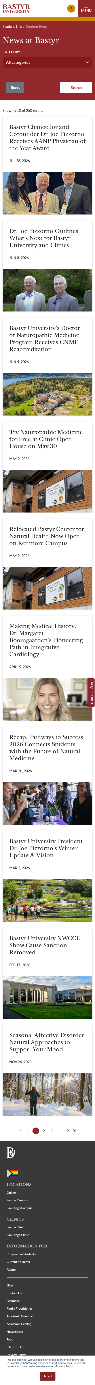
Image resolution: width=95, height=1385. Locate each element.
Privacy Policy (16, 1355)
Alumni (12, 1269)
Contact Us (14, 1293)
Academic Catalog (19, 1324)
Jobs (10, 1339)
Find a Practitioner (19, 1308)
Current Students (18, 1262)
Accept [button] (48, 1376)
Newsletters (15, 1331)
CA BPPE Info (16, 1347)
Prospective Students (21, 1254)
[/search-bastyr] (71, 9)
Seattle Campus (17, 1200)
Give (10, 1285)
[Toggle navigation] (86, 8)
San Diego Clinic (18, 1235)
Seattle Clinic (15, 1227)
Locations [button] (19, 1184)
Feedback (13, 1301)
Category (11, 52)
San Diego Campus (19, 1208)
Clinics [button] (15, 1219)
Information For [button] (27, 1246)
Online (11, 1192)
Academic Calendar (20, 1316)
